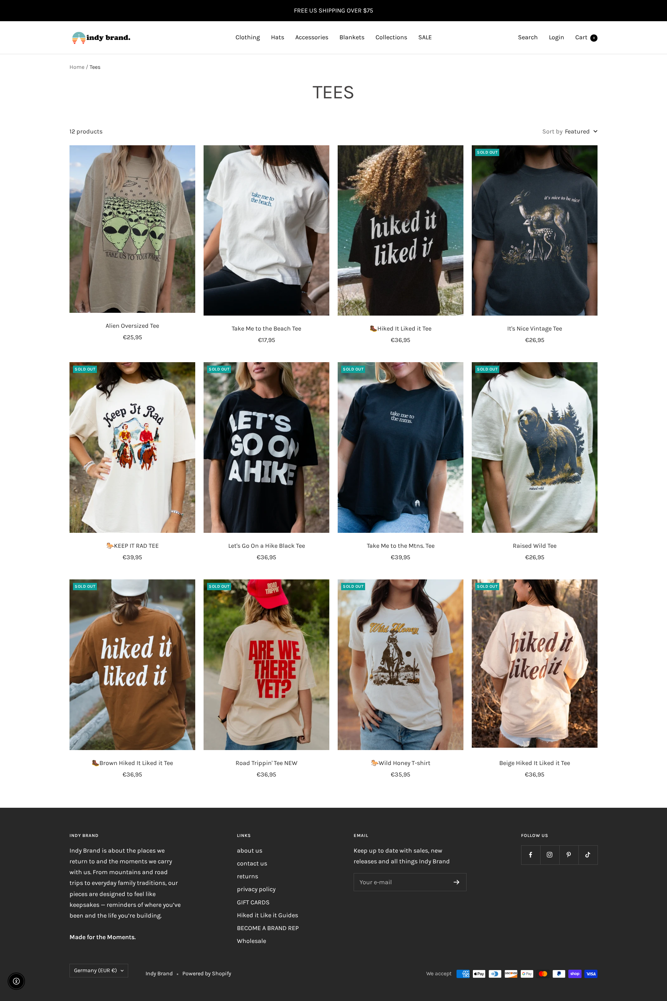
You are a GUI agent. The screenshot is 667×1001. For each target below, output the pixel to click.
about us (249, 850)
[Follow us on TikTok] (588, 854)
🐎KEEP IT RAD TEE (132, 546)
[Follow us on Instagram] (549, 854)
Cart (585, 37)
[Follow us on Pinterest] (568, 854)
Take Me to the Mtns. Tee (401, 546)
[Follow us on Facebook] (530, 854)
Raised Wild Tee (535, 546)
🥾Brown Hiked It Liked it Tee (132, 763)
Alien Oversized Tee (132, 325)
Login (556, 37)
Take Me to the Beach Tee (266, 328)
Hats (277, 37)
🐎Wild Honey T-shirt (400, 763)
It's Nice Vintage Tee (534, 328)
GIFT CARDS (253, 902)
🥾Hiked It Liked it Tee (400, 328)
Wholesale (251, 941)
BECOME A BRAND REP (268, 928)
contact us (252, 863)
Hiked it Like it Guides (267, 915)
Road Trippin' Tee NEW (266, 763)
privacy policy (256, 889)
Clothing (248, 37)
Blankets (351, 37)
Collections (391, 37)
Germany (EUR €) (95, 970)
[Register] (457, 882)
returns (247, 876)
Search (528, 37)
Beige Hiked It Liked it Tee (534, 763)
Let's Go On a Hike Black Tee (266, 546)
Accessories (311, 37)
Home (76, 67)
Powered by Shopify (206, 973)
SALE (425, 37)
